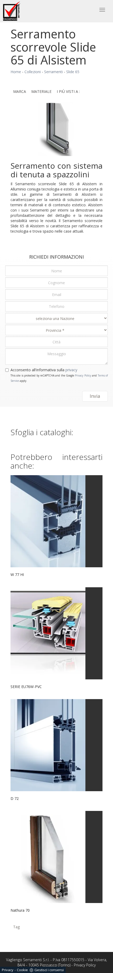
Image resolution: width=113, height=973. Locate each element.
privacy (71, 369)
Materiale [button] (41, 91)
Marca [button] (19, 91)
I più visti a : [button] (68, 91)
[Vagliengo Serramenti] (12, 11)
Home (16, 71)
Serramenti (53, 71)
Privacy (7, 969)
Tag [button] (16, 926)
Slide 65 (72, 71)
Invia (95, 396)
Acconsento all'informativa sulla (44, 369)
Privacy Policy (83, 375)
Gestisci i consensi (49, 969)
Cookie (22, 969)
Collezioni (32, 71)
